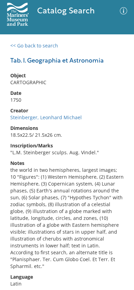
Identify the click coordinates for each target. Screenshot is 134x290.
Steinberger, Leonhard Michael (46, 117)
